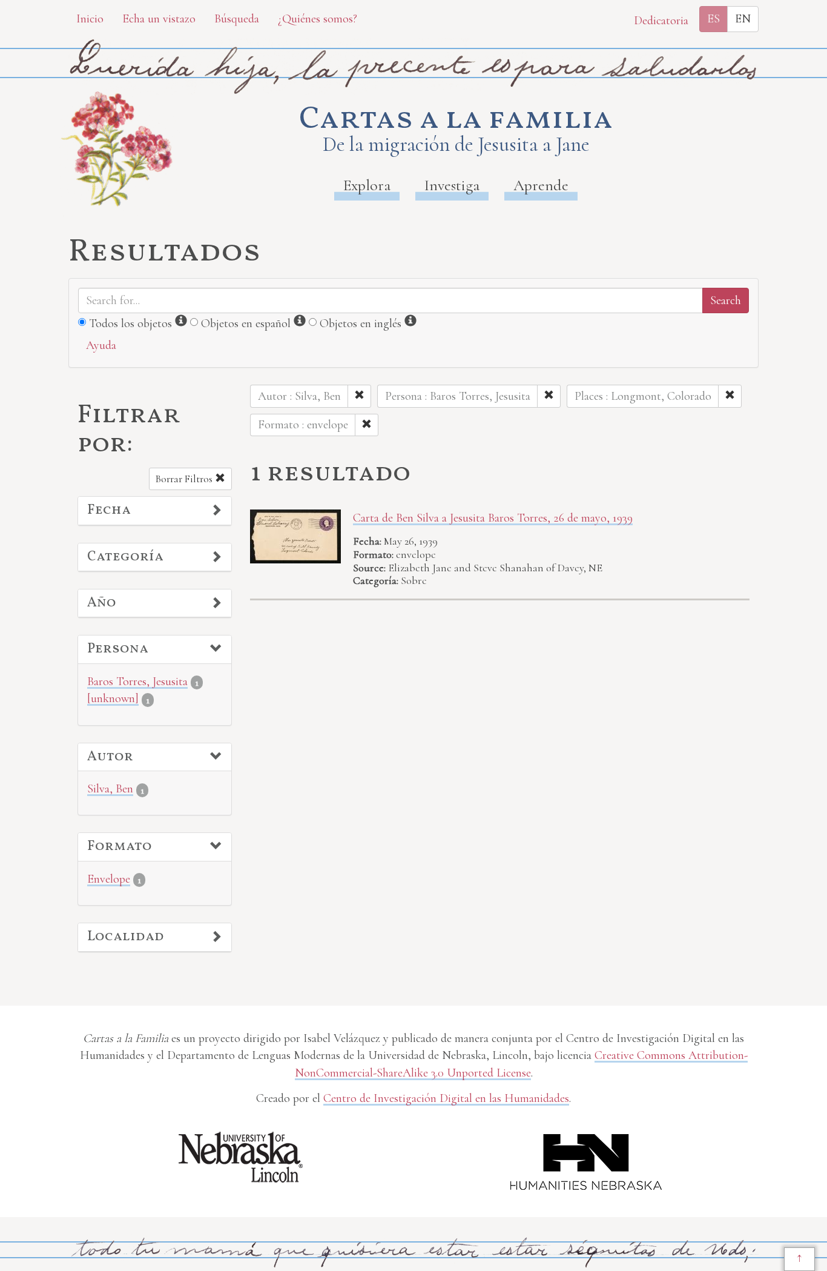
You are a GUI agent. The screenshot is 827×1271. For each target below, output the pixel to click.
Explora (366, 185)
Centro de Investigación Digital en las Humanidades (446, 1098)
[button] (154, 511)
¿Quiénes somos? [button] (317, 19)
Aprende (540, 185)
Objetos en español (246, 323)
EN (743, 19)
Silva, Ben (110, 789)
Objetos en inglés (360, 323)
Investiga (451, 185)
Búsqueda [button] (236, 19)
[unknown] (113, 698)
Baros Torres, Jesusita (137, 681)
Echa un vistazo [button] (159, 19)
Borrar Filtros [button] (185, 479)
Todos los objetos (130, 323)
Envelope (108, 879)
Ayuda (101, 345)
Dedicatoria (661, 20)
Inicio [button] (90, 19)
